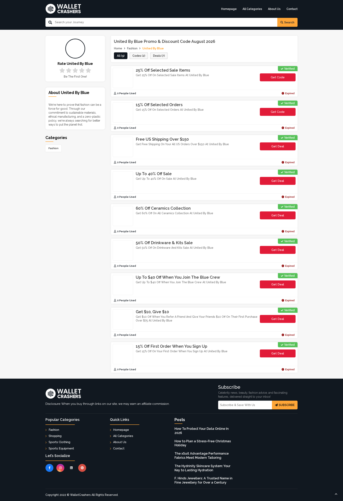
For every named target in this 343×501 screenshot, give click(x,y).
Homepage (229, 9)
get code (279, 78)
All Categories (252, 9)
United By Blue (153, 48)
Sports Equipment (61, 448)
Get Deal (277, 146)
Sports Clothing (59, 442)
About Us (274, 9)
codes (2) (138, 55)
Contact (292, 9)
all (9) (120, 55)
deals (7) (159, 55)
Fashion (53, 148)
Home (118, 48)
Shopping (55, 436)
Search (289, 22)
